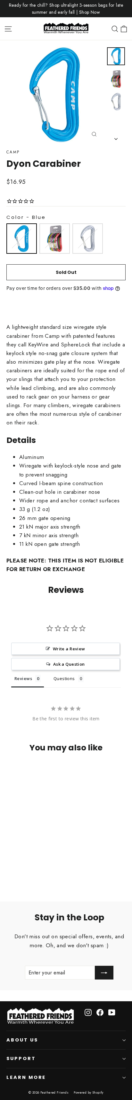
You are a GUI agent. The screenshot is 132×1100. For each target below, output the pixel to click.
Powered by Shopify (88, 1092)
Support (21, 1058)
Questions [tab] (64, 678)
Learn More (26, 1077)
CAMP (13, 152)
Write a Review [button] (69, 649)
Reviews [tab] (23, 678)
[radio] (21, 238)
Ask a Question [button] (69, 664)
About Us (22, 1040)
